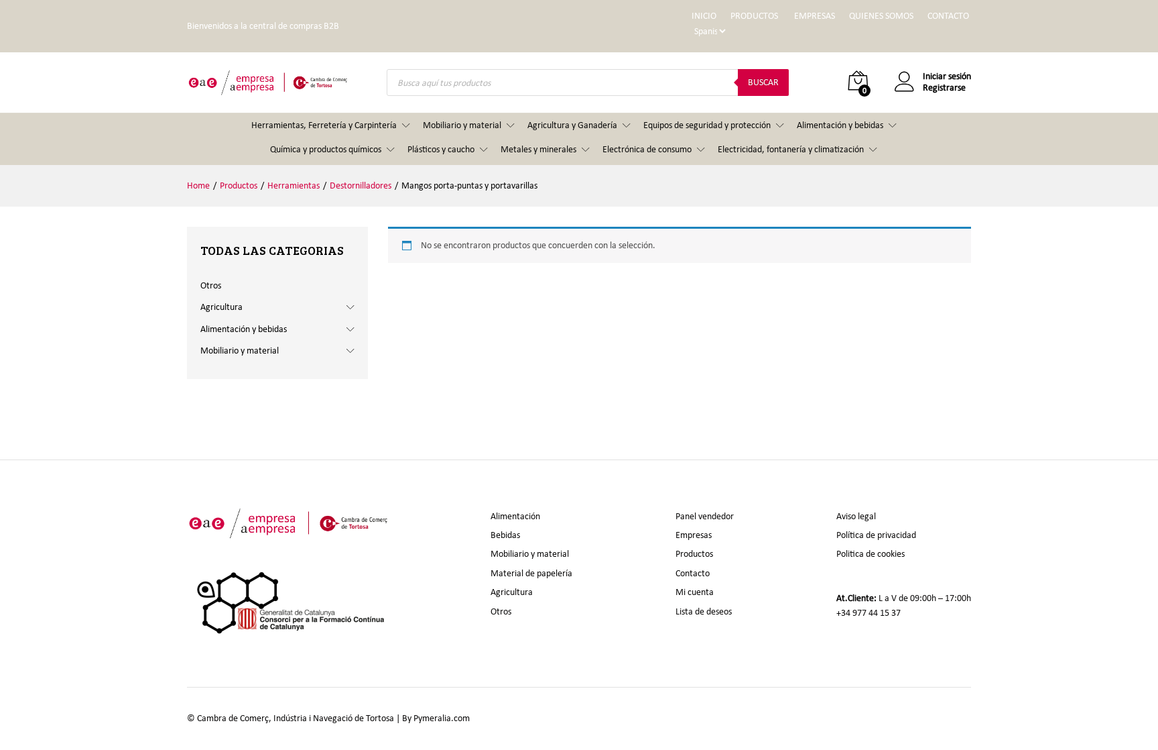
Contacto (693, 573)
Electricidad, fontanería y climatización (791, 149)
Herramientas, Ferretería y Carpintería (324, 125)
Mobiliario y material (462, 125)
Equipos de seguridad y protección (707, 125)
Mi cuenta (695, 592)
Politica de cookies (870, 553)
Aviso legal (856, 516)
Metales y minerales (538, 149)
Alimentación (515, 516)
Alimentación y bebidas (840, 125)
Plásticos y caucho (440, 149)
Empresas (694, 535)
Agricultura (221, 307)
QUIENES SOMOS (881, 15)
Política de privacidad (876, 535)
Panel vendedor (705, 516)
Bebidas (505, 535)
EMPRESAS (814, 15)
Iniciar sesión (947, 76)
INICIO (704, 15)
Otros (210, 285)
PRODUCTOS (754, 15)
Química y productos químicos (325, 149)
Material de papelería (531, 573)
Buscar (763, 82)
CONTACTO (948, 15)
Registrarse (944, 88)
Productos (694, 553)
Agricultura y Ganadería (572, 125)
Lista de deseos (704, 611)
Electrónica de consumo (647, 149)
